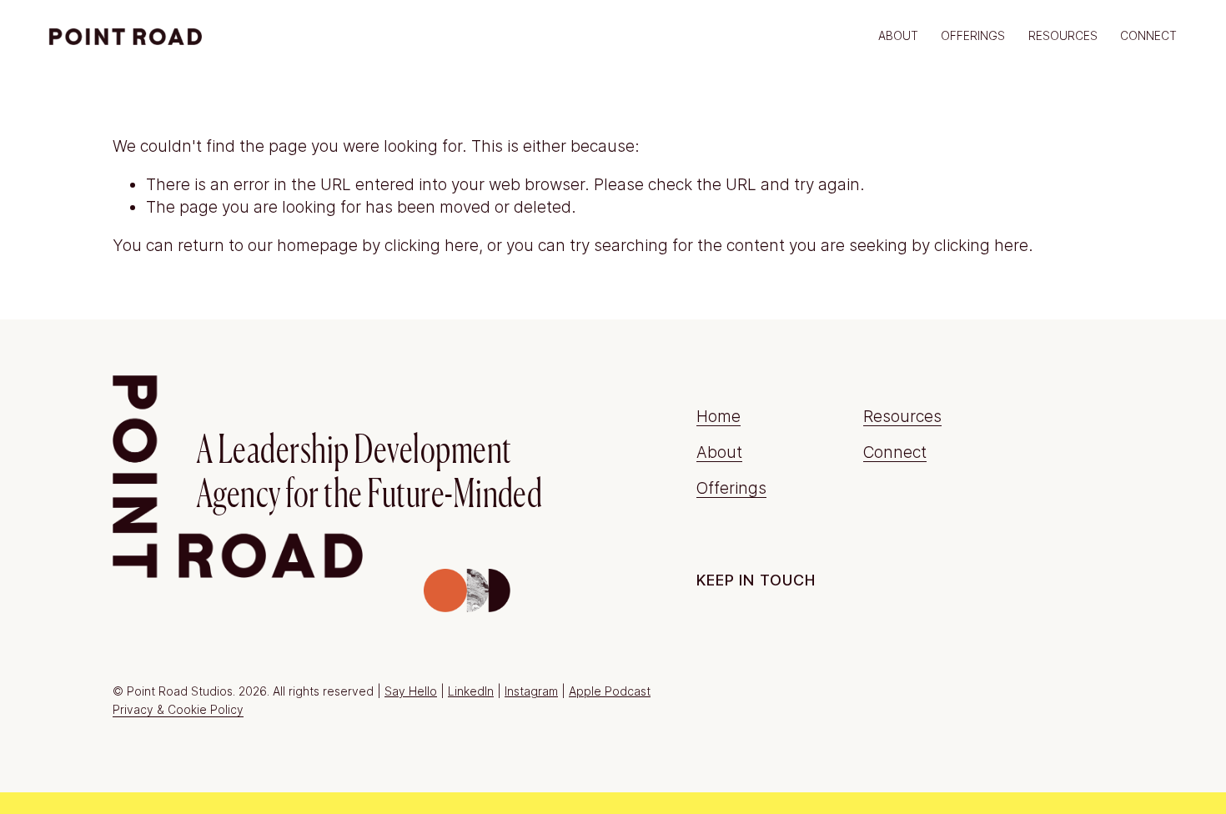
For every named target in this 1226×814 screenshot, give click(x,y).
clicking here (431, 245)
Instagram (531, 691)
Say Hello (410, 691)
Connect (1148, 36)
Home (718, 416)
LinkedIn (471, 691)
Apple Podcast (610, 691)
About (898, 36)
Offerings (731, 488)
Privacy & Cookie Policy (178, 709)
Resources (1063, 36)
